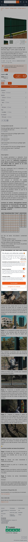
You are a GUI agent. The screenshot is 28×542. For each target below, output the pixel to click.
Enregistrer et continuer (14, 286)
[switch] (24, 269)
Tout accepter (14, 283)
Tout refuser (14, 289)
